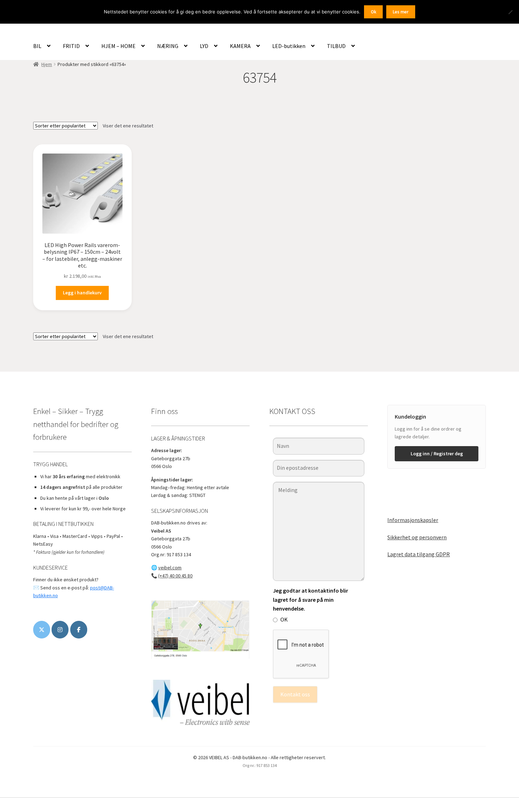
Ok (373, 12)
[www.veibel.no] (78, 629)
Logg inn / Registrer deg (437, 453)
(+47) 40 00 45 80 (175, 575)
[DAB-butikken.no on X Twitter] (41, 629)
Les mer (400, 12)
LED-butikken (288, 45)
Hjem (46, 64)
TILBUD (336, 45)
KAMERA (240, 45)
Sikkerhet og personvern (417, 537)
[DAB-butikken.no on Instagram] (60, 629)
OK (284, 619)
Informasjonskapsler (412, 519)
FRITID (71, 45)
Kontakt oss (295, 694)
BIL (37, 45)
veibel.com (169, 567)
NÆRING (167, 45)
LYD (204, 45)
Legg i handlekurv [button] (82, 292)
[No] (510, 12)
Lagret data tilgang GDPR (418, 554)
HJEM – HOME (118, 45)
